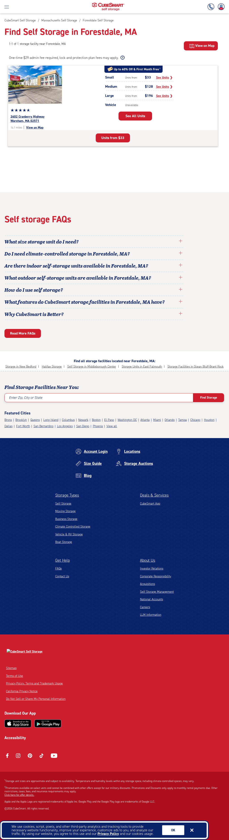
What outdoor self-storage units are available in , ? (77, 277)
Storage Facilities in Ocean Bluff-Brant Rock (196, 366)
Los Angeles (65, 426)
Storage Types (67, 495)
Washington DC (127, 420)
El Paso (109, 420)
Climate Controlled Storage (72, 526)
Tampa (182, 420)
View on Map (34, 127)
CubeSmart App (150, 503)
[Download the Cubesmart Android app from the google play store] (47, 723)
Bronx (8, 420)
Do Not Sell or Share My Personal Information (36, 699)
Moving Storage (65, 511)
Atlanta (145, 420)
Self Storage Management (157, 592)
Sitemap (11, 668)
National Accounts (151, 599)
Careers (145, 607)
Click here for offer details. (19, 795)
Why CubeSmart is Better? (34, 314)
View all (111, 426)
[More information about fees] (122, 58)
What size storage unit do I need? (41, 241)
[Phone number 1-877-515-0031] (212, 7)
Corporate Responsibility (155, 576)
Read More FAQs (22, 333)
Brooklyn (21, 420)
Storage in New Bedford (20, 366)
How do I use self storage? (33, 289)
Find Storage (208, 397)
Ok (173, 830)
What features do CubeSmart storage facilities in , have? (84, 301)
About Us (147, 560)
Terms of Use (14, 676)
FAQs (58, 568)
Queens (35, 420)
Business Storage (66, 519)
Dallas (8, 426)
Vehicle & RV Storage (69, 534)
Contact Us (62, 576)
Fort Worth (23, 426)
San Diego (82, 426)
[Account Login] (220, 7)
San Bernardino (43, 426)
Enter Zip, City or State (25, 397)
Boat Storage (63, 542)
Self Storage (63, 503)
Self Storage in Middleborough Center (91, 366)
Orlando (170, 420)
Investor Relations (151, 568)
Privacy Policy (108, 833)
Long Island (50, 420)
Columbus (68, 420)
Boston (96, 420)
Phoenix (98, 426)
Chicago (195, 420)
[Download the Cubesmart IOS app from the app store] (17, 723)
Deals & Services (154, 495)
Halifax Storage (52, 366)
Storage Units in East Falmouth (142, 366)
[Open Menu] (6, 7)
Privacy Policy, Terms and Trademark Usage (34, 683)
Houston (209, 420)
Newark (83, 420)
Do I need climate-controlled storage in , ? (67, 253)
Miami (157, 420)
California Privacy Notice (22, 691)
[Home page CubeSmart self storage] (108, 4)
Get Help (62, 560)
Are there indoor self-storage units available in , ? (76, 265)
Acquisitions (147, 584)
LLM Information (150, 615)
